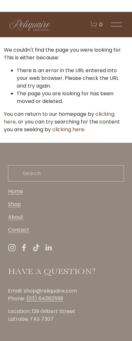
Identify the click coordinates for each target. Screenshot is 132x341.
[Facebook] (24, 247)
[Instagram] (12, 247)
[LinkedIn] (48, 247)
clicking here (68, 129)
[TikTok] (36, 247)
